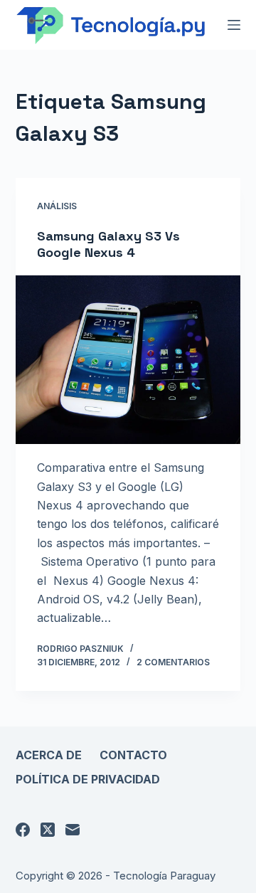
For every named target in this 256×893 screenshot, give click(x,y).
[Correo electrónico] (72, 830)
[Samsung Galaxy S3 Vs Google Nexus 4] (128, 360)
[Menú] (234, 25)
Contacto (133, 755)
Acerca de (49, 755)
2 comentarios (173, 662)
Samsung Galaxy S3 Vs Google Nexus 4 (108, 244)
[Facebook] (23, 830)
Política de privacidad (88, 779)
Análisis (57, 206)
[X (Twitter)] (48, 830)
